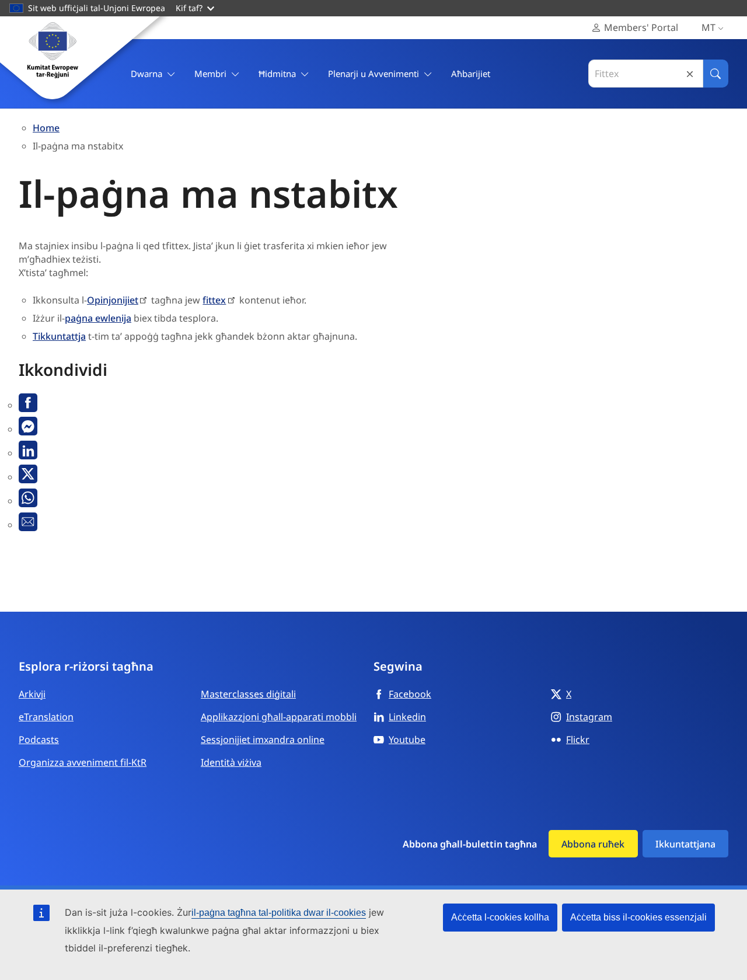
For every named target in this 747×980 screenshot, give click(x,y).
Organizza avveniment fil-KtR (82, 762)
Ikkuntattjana (685, 844)
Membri (210, 73)
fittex (214, 300)
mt (708, 27)
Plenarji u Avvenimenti (373, 73)
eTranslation (46, 716)
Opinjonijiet (112, 300)
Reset (689, 74)
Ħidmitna (277, 73)
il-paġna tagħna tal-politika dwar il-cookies (278, 913)
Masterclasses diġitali (248, 694)
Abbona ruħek (592, 844)
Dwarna (146, 73)
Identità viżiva (231, 762)
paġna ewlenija (98, 318)
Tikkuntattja (59, 336)
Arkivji (32, 694)
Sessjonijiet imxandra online (262, 739)
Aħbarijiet (470, 73)
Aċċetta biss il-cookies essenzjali (638, 917)
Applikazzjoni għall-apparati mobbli (279, 716)
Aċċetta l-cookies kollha (500, 917)
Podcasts (39, 739)
